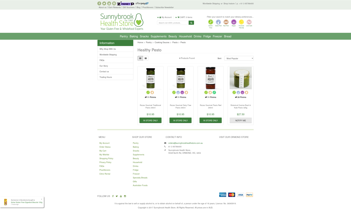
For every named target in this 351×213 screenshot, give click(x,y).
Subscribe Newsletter (164, 7)
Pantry (124, 36)
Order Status (105, 146)
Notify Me (240, 120)
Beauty (173, 36)
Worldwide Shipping (211, 3)
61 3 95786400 (175, 146)
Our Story (104, 65)
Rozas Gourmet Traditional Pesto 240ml (150, 106)
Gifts (135, 181)
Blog (138, 7)
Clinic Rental (104, 173)
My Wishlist (104, 154)
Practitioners (147, 7)
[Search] (191, 23)
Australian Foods (140, 185)
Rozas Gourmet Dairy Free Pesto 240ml (180, 106)
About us (102, 7)
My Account (104, 143)
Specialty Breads (140, 177)
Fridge (207, 36)
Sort (219, 58)
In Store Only (150, 120)
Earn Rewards (114, 7)
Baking (134, 36)
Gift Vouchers (129, 7)
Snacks (144, 36)
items (186, 17)
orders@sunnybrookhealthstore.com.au (185, 143)
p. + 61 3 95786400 (245, 3)
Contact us (104, 71)
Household (185, 36)
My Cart (102, 150)
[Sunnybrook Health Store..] (121, 21)
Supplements (159, 36)
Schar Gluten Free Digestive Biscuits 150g (26, 202)
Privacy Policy (105, 162)
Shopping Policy (106, 158)
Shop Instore (229, 3)
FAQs (102, 60)
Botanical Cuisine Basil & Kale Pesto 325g (241, 106)
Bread (227, 36)
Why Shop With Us (108, 49)
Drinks (197, 36)
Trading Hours (106, 77)
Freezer (217, 36)
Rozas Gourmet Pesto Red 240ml (210, 106)
